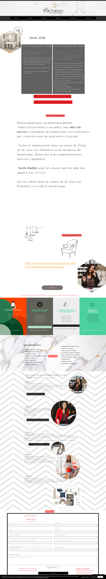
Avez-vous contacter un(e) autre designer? (63, 540)
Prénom (10, 522)
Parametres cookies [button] (85, 577)
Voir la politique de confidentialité (42, 577)
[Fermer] (104, 577)
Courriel (10, 529)
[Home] (40, 304)
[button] (66, 326)
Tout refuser (93, 577)
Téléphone (56, 529)
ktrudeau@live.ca (31, 519)
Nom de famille (57, 522)
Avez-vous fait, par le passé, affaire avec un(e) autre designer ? (22, 540)
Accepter (100, 577)
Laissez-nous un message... (14, 554)
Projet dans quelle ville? (59, 547)
